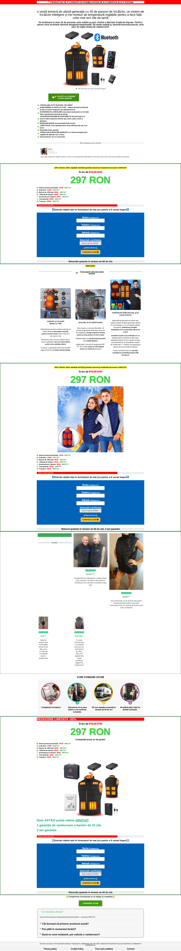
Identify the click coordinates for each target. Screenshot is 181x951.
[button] (90, 911)
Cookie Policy (77, 949)
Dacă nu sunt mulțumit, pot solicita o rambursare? (71, 934)
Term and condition (104, 949)
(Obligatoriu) (90, 217)
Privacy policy (50, 949)
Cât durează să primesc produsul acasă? (65, 923)
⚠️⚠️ (91, 247)
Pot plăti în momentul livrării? (59, 929)
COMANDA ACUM (89, 252)
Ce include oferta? (52, 911)
